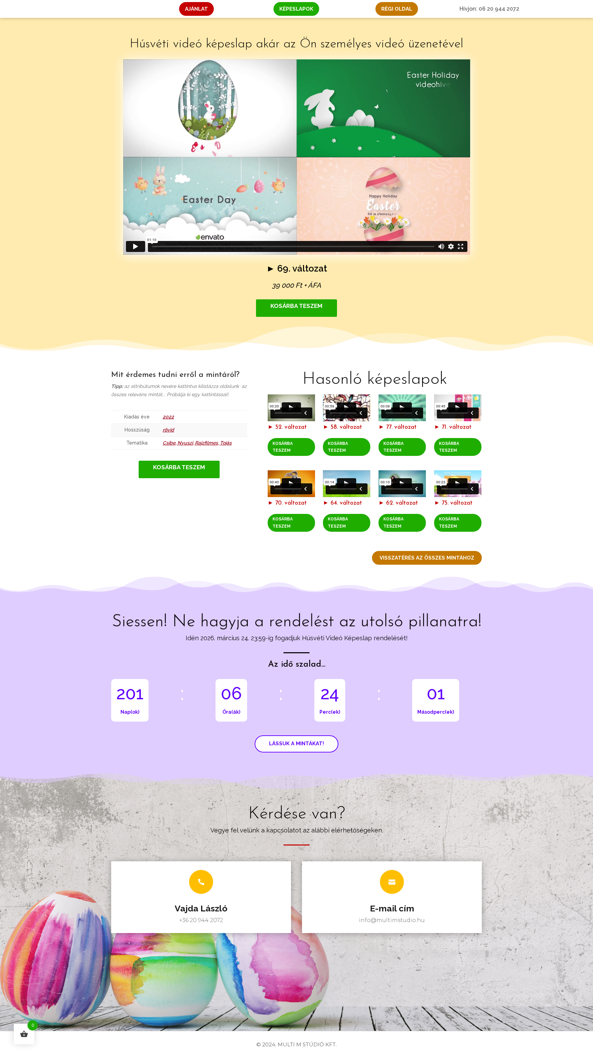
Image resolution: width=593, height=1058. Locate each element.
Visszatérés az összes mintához (427, 558)
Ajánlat (196, 9)
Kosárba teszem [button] (282, 447)
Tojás (226, 443)
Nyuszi (185, 443)
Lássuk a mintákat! (296, 743)
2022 (168, 416)
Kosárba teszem (296, 305)
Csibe (169, 443)
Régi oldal (396, 9)
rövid (168, 430)
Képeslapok (296, 9)
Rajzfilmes (206, 443)
